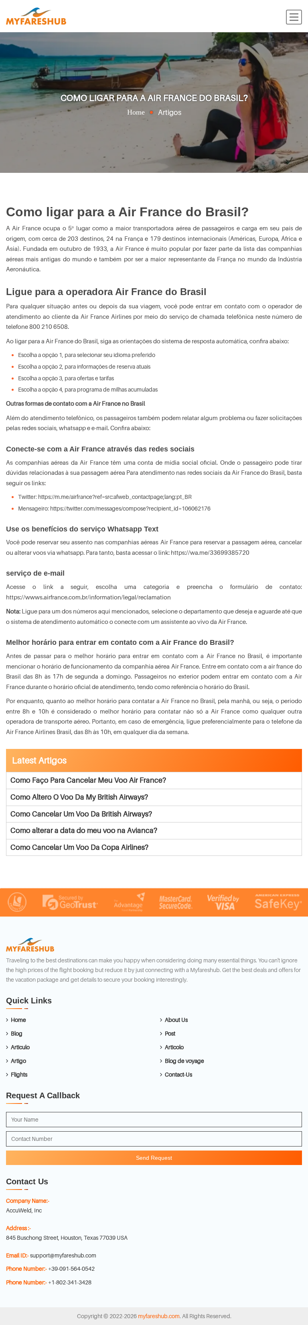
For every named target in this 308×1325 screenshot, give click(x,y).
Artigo (18, 1060)
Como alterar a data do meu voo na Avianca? (83, 830)
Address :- (18, 1227)
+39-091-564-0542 (71, 1268)
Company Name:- (27, 1200)
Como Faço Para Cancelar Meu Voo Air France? (88, 780)
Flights (19, 1074)
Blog (16, 1033)
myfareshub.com (159, 1316)
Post (170, 1033)
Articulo (20, 1047)
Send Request (154, 1158)
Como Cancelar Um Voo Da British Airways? (81, 814)
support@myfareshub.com (63, 1255)
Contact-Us (178, 1074)
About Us (176, 1019)
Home (136, 112)
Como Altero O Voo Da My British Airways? (79, 797)
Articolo (174, 1047)
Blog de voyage (184, 1060)
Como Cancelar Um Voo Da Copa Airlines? (79, 847)
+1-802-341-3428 (69, 1282)
